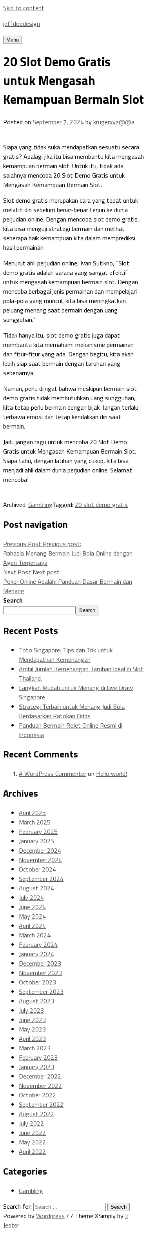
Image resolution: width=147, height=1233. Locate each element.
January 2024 (36, 954)
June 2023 (32, 1019)
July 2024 (31, 897)
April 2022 (32, 1151)
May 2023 (32, 1029)
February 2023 (38, 1057)
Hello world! (111, 773)
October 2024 (37, 869)
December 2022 (40, 1076)
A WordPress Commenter (52, 773)
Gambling (40, 504)
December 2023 (40, 963)
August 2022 (36, 1114)
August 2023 (36, 1001)
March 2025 (35, 822)
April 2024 (32, 925)
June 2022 (32, 1132)
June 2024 (32, 907)
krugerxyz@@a (113, 122)
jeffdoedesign (21, 23)
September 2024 (41, 878)
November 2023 (40, 972)
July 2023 (31, 1010)
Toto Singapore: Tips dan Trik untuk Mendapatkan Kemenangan (66, 654)
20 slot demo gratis (101, 504)
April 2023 (32, 1038)
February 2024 (38, 944)
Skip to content (23, 8)
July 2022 (31, 1123)
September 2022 (41, 1104)
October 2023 (37, 982)
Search (13, 600)
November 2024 (40, 859)
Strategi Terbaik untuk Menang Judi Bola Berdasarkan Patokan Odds (72, 711)
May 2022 (32, 1142)
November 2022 (40, 1085)
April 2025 (32, 812)
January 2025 (36, 841)
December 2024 (40, 850)
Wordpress (50, 1215)
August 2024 (36, 888)
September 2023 (41, 991)
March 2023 (35, 1048)
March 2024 (35, 935)
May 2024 (32, 916)
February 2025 (38, 831)
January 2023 (36, 1066)
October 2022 (37, 1095)
